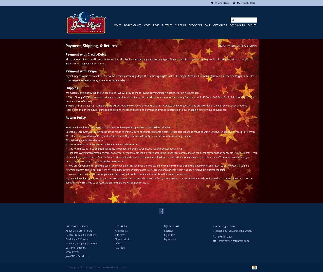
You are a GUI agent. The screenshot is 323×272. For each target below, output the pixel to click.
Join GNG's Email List (77, 256)
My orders (169, 235)
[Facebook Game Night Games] (161, 211)
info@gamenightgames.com (233, 240)
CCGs (147, 25)
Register (168, 230)
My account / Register (247, 3)
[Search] (233, 20)
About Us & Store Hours (79, 230)
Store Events (72, 251)
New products (122, 239)
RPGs (156, 25)
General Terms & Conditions (81, 235)
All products (121, 230)
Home (117, 25)
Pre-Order (195, 25)
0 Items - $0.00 (222, 3)
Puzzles (167, 25)
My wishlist (170, 239)
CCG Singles (237, 25)
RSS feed (120, 247)
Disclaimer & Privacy (77, 239)
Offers (118, 243)
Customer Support (76, 247)
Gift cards (220, 25)
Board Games (132, 25)
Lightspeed (120, 267)
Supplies (180, 25)
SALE (207, 25)
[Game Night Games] (86, 22)
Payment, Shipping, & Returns (242, 45)
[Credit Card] (253, 267)
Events (252, 25)
